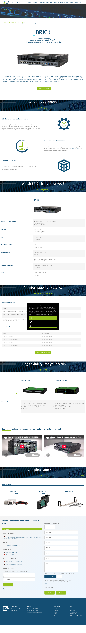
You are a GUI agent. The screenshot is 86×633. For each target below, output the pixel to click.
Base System (16, 24)
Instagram (56, 610)
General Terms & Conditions (76, 615)
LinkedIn (56, 609)
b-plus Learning (53, 2)
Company (66, 2)
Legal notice (73, 609)
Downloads (6, 529)
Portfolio (30, 2)
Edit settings (43, 322)
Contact (80, 2)
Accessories (34, 24)
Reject (43, 325)
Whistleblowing (73, 612)
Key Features (9, 24)
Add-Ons (23, 24)
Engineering (35, 2)
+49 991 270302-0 (35, 609)
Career (71, 2)
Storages (28, 24)
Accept (43, 317)
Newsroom (60, 2)
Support (76, 2)
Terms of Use (73, 613)
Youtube (55, 612)
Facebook (56, 613)
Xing (54, 615)
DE (12, 2)
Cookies (71, 617)
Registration (6, 589)
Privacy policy (73, 610)
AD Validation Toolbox (44, 2)
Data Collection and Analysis (14, 22)
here (45, 583)
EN (10, 2)
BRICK (4, 24)
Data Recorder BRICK (26, 22)
